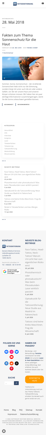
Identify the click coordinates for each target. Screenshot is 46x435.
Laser (6, 141)
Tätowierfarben (9, 143)
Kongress (7, 138)
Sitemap (29, 410)
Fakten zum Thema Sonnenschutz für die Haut (19, 39)
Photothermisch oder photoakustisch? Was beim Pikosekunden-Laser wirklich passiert (21, 183)
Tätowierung (8, 146)
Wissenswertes (23, 104)
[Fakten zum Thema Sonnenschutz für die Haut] (23, 58)
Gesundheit (8, 104)
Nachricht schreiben (9, 262)
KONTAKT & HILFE (34, 379)
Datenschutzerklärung (29, 414)
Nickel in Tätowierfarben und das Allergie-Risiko (21, 208)
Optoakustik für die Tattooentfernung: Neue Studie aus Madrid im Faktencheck (22, 192)
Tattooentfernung (10, 149)
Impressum (12, 414)
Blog (14, 410)
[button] (4, 431)
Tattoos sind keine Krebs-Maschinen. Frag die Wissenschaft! (22, 200)
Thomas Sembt (32, 48)
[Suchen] (16, 383)
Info (5, 133)
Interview (7, 136)
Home (6, 410)
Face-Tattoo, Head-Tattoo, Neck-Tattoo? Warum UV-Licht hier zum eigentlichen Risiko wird (22, 174)
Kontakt (39, 410)
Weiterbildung (9, 151)
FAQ (20, 410)
